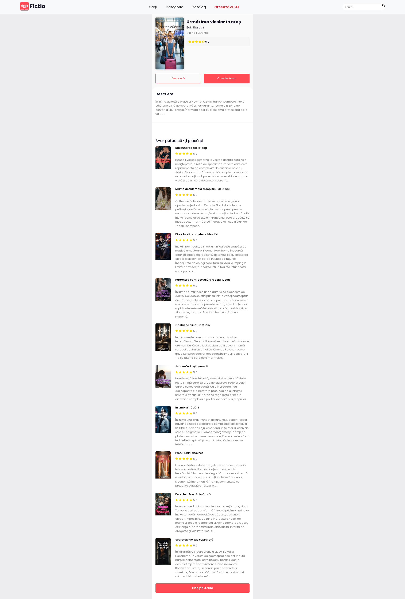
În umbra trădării (187, 407)
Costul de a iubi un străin (192, 325)
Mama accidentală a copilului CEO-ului (202, 189)
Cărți (153, 7)
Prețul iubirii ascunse (189, 453)
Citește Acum (226, 78)
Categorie (174, 7)
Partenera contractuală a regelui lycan (202, 279)
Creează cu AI (226, 7)
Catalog (199, 7)
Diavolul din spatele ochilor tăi (196, 234)
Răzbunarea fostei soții (191, 148)
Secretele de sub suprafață (194, 539)
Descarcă (178, 78)
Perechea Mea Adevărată (193, 494)
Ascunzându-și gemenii (191, 366)
